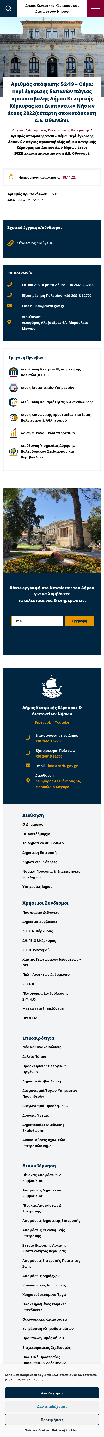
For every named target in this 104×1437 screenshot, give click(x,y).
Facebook (43, 722)
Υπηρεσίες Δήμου (37, 886)
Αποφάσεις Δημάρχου (41, 1275)
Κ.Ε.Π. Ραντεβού (36, 950)
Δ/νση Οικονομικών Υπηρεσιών (48, 433)
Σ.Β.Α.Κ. (28, 984)
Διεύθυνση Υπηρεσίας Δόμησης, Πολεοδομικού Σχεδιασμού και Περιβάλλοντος (48, 451)
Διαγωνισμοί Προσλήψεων (45, 1105)
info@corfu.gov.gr (49, 306)
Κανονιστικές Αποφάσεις (44, 1285)
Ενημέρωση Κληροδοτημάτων (48, 1328)
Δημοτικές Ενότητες (39, 862)
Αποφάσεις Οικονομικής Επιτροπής (58, 130)
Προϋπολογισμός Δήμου (43, 1338)
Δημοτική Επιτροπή (39, 852)
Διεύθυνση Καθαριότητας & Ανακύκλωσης (57, 402)
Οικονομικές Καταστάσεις (44, 1319)
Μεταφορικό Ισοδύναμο (43, 1008)
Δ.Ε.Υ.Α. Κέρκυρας (37, 931)
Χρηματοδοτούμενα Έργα (44, 1294)
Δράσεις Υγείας (35, 1115)
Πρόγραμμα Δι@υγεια (40, 912)
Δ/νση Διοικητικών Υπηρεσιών (47, 387)
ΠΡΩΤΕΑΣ (30, 1018)
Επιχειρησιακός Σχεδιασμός (46, 1347)
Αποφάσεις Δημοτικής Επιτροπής (51, 1220)
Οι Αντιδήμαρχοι (37, 833)
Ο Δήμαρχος (32, 824)
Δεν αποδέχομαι (52, 1406)
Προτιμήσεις (52, 1419)
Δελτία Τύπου (34, 1056)
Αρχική (18, 130)
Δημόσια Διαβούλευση (41, 1081)
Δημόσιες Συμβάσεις (39, 921)
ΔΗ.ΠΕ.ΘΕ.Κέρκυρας (39, 940)
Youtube (62, 722)
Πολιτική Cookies (37, 1430)
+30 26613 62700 (80, 285)
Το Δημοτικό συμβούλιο (43, 843)
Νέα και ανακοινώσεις (41, 1047)
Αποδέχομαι (52, 1393)
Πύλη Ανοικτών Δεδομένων (46, 974)
